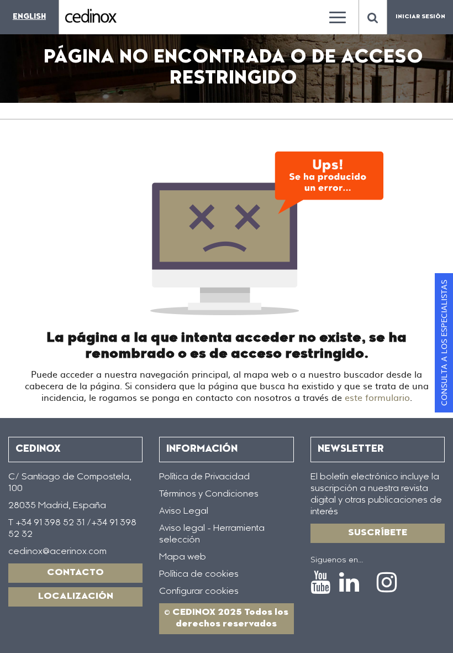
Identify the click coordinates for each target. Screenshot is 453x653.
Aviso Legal (183, 511)
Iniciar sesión (420, 17)
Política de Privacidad (204, 477)
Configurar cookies (199, 591)
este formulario (377, 397)
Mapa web (182, 557)
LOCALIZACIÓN (75, 596)
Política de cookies (199, 574)
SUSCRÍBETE (377, 533)
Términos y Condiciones (209, 494)
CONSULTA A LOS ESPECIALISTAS (443, 343)
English (29, 16)
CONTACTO (75, 572)
